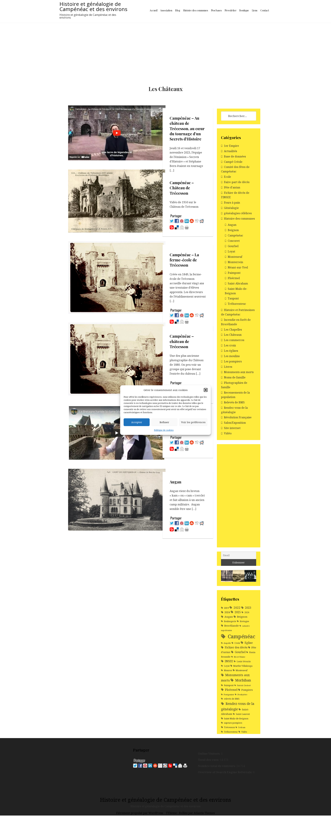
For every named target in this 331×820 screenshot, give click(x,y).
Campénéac (235, 235)
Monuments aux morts (239, 372)
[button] (205, 390)
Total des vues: (209, 760)
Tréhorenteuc (237, 304)
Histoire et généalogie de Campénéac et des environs (93, 6)
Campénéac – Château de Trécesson (182, 188)
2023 (248, 608)
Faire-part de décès (236, 182)
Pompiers (247, 689)
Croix (237, 643)
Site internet (232, 428)
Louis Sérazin (244, 661)
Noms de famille (234, 377)
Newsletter (231, 10)
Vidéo (228, 433)
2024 (227, 612)
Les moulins (232, 356)
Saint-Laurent (243, 714)
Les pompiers (233, 361)
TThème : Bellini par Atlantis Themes (190, 813)
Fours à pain (232, 202)
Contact (264, 10)
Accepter (136, 422)
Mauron (228, 670)
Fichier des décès (236, 647)
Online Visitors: (209, 753)
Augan (175, 481)
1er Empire (231, 146)
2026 (246, 612)
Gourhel (233, 246)
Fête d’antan (232, 187)
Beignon (233, 230)
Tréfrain (241, 727)
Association (166, 10)
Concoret (234, 241)
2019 (226, 607)
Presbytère (242, 694)
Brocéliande (231, 625)
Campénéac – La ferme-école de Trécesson (184, 260)
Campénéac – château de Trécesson (182, 341)
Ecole (227, 177)
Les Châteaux (233, 335)
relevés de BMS (231, 698)
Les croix (230, 345)
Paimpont (234, 273)
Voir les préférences (193, 422)
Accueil (153, 10)
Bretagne (244, 621)
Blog (177, 10)
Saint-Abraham (238, 283)
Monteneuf (235, 257)
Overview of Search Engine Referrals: (225, 772)
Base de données (235, 156)
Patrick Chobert (244, 685)
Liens (254, 10)
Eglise (249, 643)
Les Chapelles (233, 329)
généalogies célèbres (238, 213)
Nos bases (216, 10)
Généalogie (231, 208)
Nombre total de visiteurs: (217, 766)
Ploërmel (234, 278)
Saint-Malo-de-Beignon (236, 718)
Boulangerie (230, 621)
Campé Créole (233, 162)
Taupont (233, 298)
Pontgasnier (229, 694)
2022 (237, 608)
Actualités (230, 151)
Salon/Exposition (235, 423)
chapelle (227, 643)
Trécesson (229, 727)
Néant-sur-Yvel (238, 267)
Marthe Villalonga (242, 665)
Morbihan (243, 680)
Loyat (231, 251)
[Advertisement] (165, 48)
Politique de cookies (164, 430)
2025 (238, 612)
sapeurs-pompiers (233, 722)
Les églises (231, 351)
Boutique (244, 10)
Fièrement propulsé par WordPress (140, 813)
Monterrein (235, 262)
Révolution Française (238, 417)
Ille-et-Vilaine (239, 657)
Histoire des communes (195, 10)
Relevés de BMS (234, 402)
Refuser (164, 422)
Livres (228, 367)
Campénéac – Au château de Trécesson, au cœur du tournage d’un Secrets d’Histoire (187, 128)
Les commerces (234, 340)
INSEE (229, 661)
